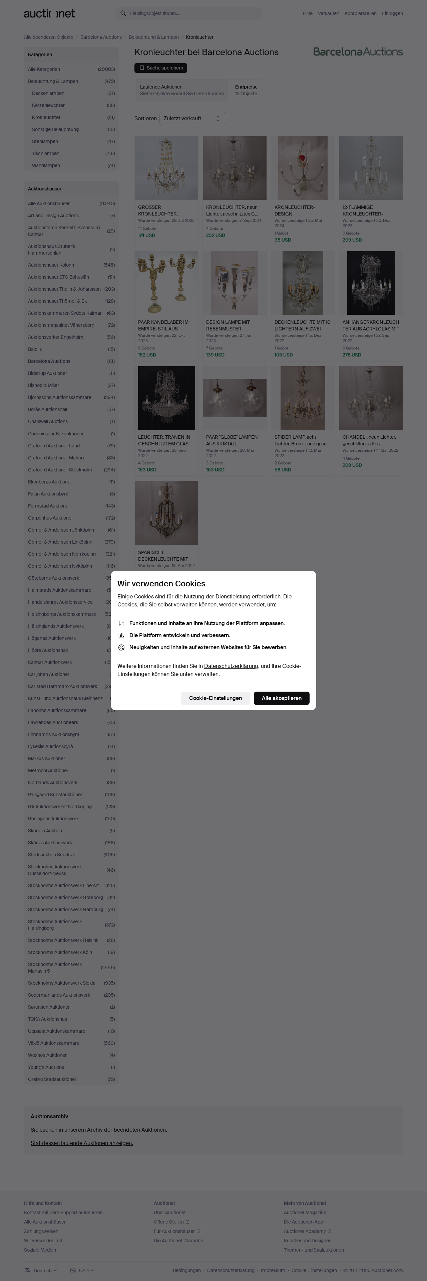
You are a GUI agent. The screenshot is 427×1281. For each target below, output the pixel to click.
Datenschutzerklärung (231, 666)
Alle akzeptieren (282, 698)
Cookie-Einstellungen (215, 698)
